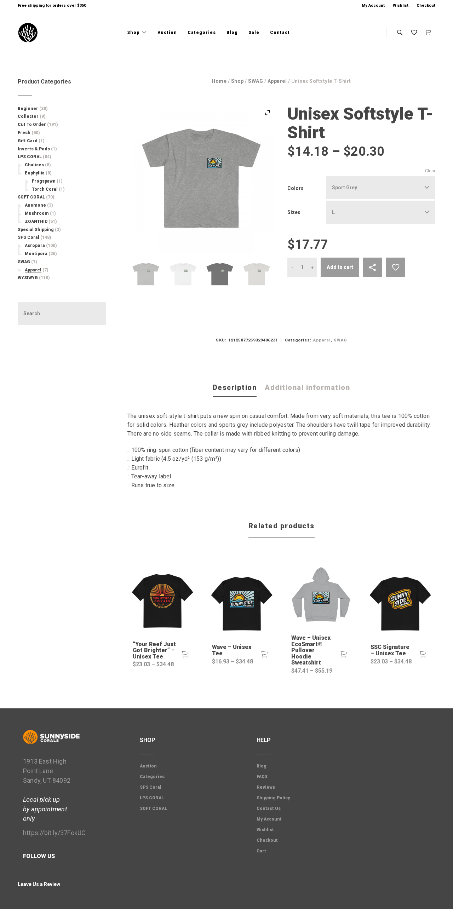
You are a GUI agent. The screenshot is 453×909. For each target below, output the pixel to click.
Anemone (35, 205)
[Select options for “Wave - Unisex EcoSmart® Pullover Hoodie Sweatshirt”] (343, 654)
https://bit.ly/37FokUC (54, 832)
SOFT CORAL (31, 197)
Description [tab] (235, 387)
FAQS (262, 776)
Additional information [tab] (307, 387)
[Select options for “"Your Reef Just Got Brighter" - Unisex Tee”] (185, 654)
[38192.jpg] (219, 274)
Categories (202, 32)
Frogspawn (44, 181)
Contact (280, 32)
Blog (232, 32)
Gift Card (28, 140)
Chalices (34, 164)
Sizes (293, 212)
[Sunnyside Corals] (28, 32)
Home (219, 81)
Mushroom (37, 213)
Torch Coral (45, 189)
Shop (134, 32)
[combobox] (380, 187)
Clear (430, 170)
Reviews (266, 787)
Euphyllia (35, 173)
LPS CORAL (30, 156)
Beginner (28, 108)
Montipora (36, 253)
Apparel (277, 81)
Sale (253, 32)
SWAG (255, 81)
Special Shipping (36, 229)
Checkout (426, 5)
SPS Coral (28, 237)
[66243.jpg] (256, 274)
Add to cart (340, 267)
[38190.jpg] (145, 274)
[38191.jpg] (183, 274)
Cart (261, 850)
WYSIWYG (28, 277)
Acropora (35, 245)
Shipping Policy (273, 797)
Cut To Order (32, 124)
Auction (167, 32)
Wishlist (400, 5)
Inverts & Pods (34, 148)
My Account (373, 5)
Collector (28, 116)
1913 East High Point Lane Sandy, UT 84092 (46, 771)
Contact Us (269, 808)
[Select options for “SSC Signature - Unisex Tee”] (423, 654)
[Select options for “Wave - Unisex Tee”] (264, 654)
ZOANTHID (36, 221)
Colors (295, 188)
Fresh (24, 132)
